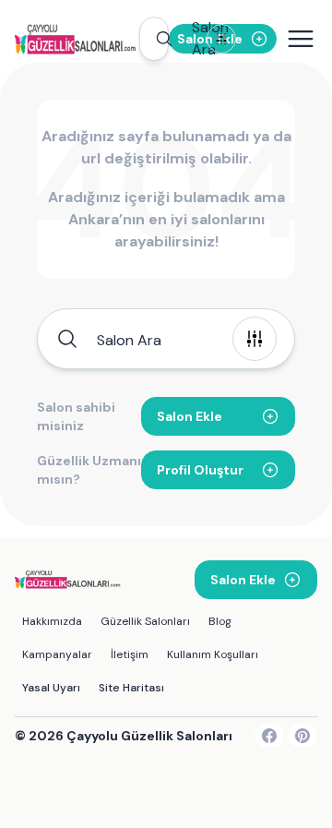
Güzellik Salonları (145, 621)
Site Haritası (131, 687)
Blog (219, 621)
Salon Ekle (189, 416)
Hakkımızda (52, 621)
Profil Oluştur (200, 470)
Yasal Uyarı (51, 687)
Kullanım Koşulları (212, 654)
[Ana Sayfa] (77, 39)
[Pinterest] (302, 736)
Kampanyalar (57, 654)
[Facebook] (269, 736)
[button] (154, 39)
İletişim (129, 654)
